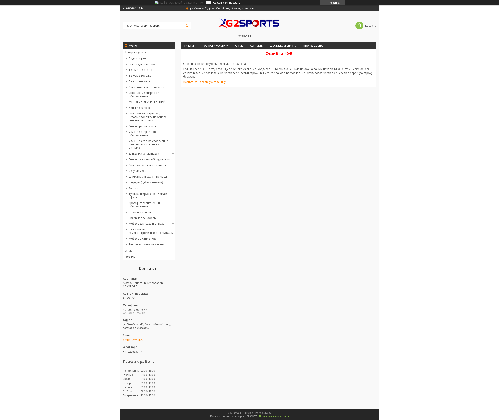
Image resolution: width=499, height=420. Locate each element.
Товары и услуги (135, 52)
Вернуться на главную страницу (204, 82)
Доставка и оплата (283, 45)
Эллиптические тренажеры (147, 87)
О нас (128, 250)
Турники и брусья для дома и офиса (148, 195)
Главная (189, 45)
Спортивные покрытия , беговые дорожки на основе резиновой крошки (148, 117)
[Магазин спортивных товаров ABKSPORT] (249, 23)
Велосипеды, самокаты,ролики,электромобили (151, 231)
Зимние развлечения (142, 126)
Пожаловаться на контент (274, 416)
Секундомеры (138, 171)
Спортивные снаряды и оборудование (144, 94)
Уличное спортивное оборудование (143, 133)
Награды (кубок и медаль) (146, 182)
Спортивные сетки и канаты (147, 165)
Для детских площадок (144, 153)
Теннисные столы (140, 70)
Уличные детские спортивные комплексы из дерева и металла (148, 144)
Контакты (256, 45)
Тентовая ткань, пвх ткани (146, 244)
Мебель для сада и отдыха (146, 223)
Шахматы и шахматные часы (148, 176)
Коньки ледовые (139, 108)
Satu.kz (267, 412)
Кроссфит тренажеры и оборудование (144, 204)
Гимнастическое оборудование (150, 159)
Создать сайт (220, 2)
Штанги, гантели (140, 212)
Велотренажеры (139, 81)
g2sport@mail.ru (133, 340)
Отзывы (130, 257)
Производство (313, 45)
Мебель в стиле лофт (143, 238)
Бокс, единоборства (142, 64)
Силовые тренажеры (142, 218)
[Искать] (187, 25)
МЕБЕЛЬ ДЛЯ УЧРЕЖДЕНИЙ (147, 102)
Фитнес (133, 188)
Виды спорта (137, 58)
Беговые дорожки (140, 75)
